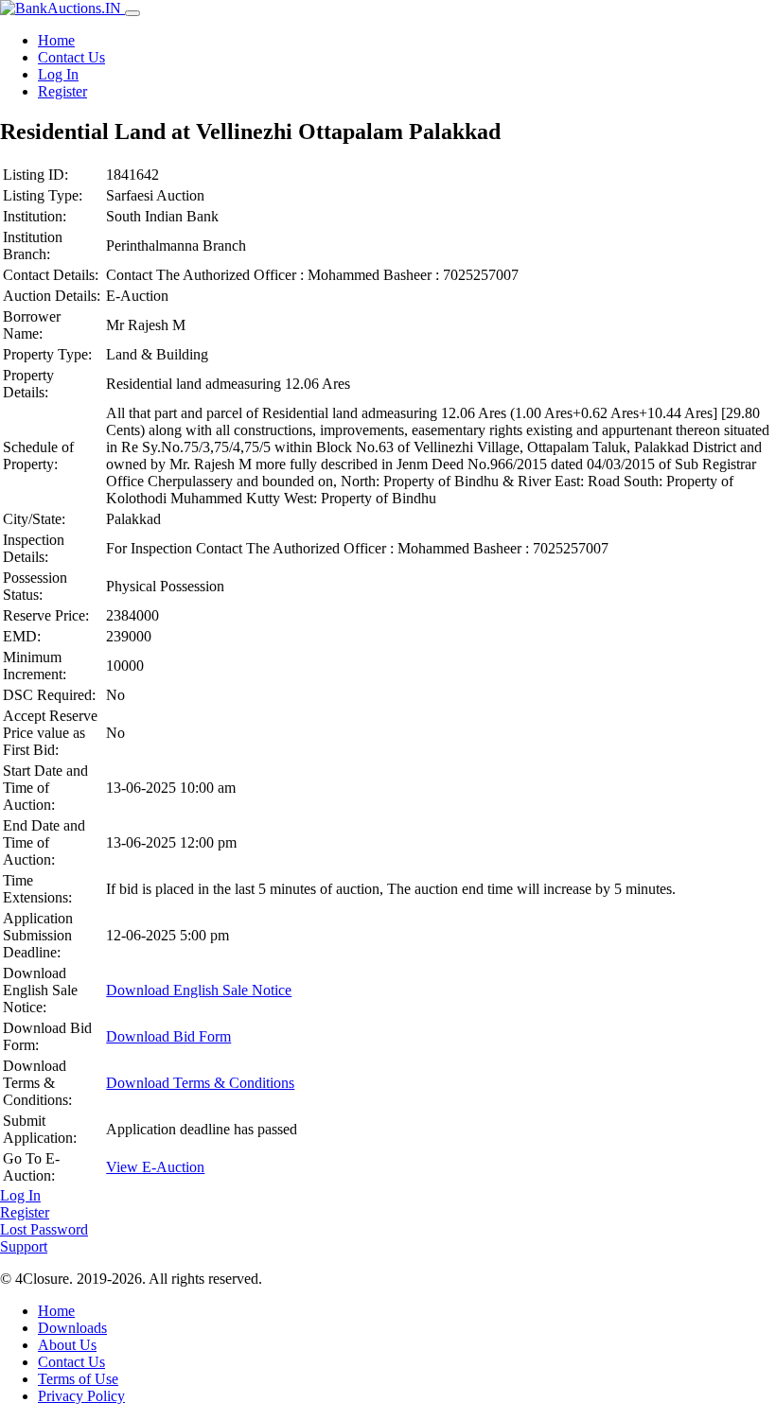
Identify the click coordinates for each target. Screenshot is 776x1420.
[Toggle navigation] (132, 13)
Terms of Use (78, 1379)
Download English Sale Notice (198, 990)
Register (62, 91)
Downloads (72, 1328)
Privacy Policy (81, 1396)
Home (56, 40)
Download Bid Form (168, 1036)
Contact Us (71, 57)
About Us (67, 1345)
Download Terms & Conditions (200, 1083)
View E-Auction (155, 1167)
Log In (58, 74)
